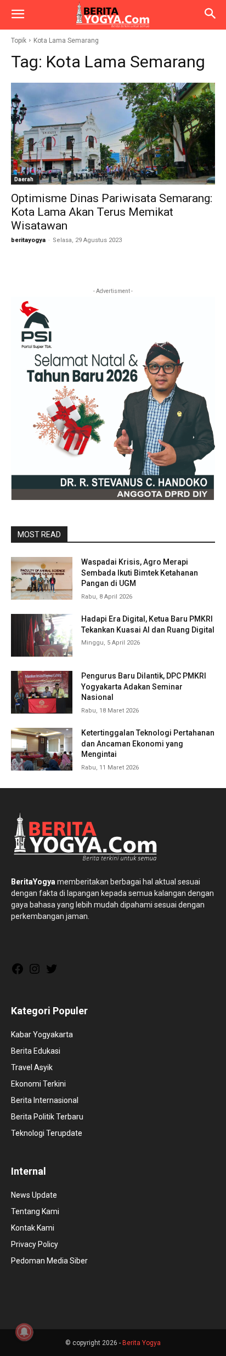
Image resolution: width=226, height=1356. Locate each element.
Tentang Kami (35, 1211)
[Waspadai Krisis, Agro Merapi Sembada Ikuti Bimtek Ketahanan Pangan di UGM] (41, 578)
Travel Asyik (32, 1067)
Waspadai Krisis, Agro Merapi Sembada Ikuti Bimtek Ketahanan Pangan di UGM (139, 573)
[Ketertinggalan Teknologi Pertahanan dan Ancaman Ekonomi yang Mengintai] (41, 749)
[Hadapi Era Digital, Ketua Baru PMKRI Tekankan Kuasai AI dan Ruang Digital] (41, 635)
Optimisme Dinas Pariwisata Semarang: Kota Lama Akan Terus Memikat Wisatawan (111, 212)
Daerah (23, 179)
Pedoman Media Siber (49, 1260)
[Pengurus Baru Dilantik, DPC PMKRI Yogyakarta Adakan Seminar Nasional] (41, 692)
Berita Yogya (141, 1343)
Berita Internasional (44, 1100)
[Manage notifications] (24, 1332)
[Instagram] (34, 972)
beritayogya (28, 240)
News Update (34, 1195)
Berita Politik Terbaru (47, 1116)
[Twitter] (51, 972)
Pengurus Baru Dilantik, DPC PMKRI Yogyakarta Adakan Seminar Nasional (143, 686)
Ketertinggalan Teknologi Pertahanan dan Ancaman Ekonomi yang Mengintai (147, 743)
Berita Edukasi (35, 1051)
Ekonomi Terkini (38, 1083)
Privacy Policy (34, 1244)
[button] (17, 15)
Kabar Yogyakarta (42, 1034)
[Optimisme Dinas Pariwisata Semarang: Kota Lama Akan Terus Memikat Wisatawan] (113, 134)
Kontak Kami (32, 1227)
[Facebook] (17, 972)
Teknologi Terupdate (46, 1133)
